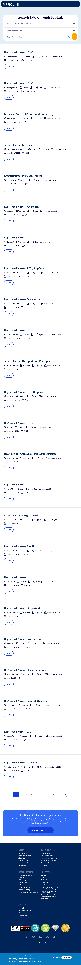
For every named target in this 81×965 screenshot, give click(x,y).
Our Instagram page (47, 937)
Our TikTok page (54, 937)
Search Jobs (74, 36)
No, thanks (57, 957)
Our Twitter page (33, 937)
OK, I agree (66, 957)
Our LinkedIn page (40, 937)
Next (65, 794)
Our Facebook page (26, 937)
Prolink (11, 4)
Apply (9, 66)
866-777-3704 (42, 942)
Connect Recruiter (40, 830)
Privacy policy (13, 963)
